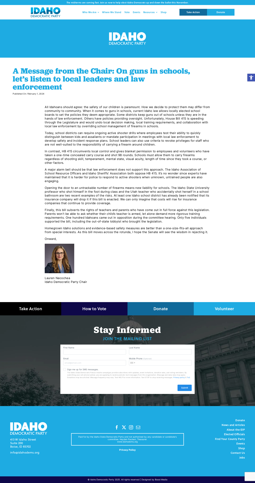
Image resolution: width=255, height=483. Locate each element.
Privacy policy (179, 377)
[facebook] (117, 427)
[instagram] (131, 427)
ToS (188, 377)
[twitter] (124, 427)
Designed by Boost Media (154, 479)
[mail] (138, 427)
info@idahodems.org (24, 452)
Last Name (134, 347)
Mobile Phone (140, 358)
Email (66, 358)
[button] (251, 77)
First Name (68, 347)
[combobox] (132, 362)
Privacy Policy (127, 449)
